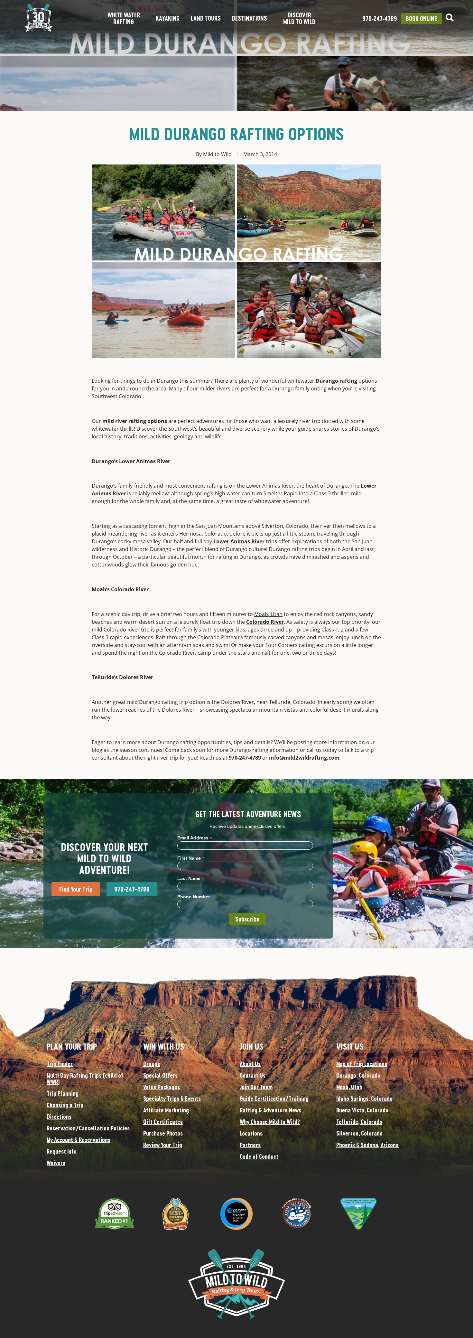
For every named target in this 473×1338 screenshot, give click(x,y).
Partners (250, 1144)
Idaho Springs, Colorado (364, 1098)
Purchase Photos (163, 1133)
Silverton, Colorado (359, 1133)
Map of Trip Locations (361, 1063)
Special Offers (160, 1075)
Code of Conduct (259, 1156)
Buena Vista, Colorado (362, 1110)
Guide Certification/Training (274, 1098)
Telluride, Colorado (359, 1121)
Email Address (194, 837)
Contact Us (252, 1075)
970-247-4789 (245, 757)
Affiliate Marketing (166, 1110)
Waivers (56, 1162)
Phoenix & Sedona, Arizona (367, 1144)
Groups (151, 1063)
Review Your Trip (162, 1144)
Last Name (190, 878)
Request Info (62, 1151)
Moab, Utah (268, 614)
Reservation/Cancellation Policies (88, 1128)
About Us (250, 1063)
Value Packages (161, 1086)
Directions (59, 1116)
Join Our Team (256, 1086)
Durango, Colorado (358, 1075)
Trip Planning (63, 1093)
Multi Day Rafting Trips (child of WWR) (85, 1078)
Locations (251, 1133)
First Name (191, 858)
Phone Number (193, 896)
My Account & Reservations (78, 1139)
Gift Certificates (163, 1121)
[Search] (450, 18)
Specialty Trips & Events (172, 1098)
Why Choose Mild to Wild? (270, 1121)
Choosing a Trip (65, 1105)
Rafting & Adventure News (270, 1110)
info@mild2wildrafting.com (304, 757)
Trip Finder (60, 1063)
